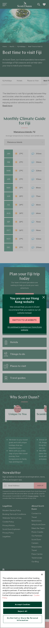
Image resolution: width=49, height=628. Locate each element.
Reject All (22, 611)
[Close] (42, 574)
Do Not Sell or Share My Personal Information (22, 619)
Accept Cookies (22, 604)
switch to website (24, 320)
